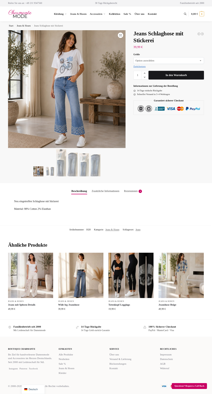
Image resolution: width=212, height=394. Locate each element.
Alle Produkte (66, 354)
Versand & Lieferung (120, 359)
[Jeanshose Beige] (181, 275)
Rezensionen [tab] (132, 191)
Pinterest (23, 368)
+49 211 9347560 (33, 3)
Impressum (166, 354)
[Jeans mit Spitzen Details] (30, 275)
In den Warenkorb (176, 75)
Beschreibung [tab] (79, 191)
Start (11, 25)
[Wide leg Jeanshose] (80, 275)
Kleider (62, 373)
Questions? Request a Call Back (189, 386)
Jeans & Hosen (24, 25)
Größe (136, 54)
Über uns (114, 354)
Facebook (33, 368)
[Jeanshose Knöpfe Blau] (199, 34)
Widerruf (164, 368)
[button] (197, 14)
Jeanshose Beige (167, 304)
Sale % (62, 363)
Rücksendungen (117, 363)
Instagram (13, 368)
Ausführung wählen (30, 316)
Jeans (138, 229)
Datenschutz (166, 359)
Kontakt (113, 368)
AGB (162, 363)
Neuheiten (64, 359)
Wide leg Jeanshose (68, 304)
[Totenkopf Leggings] (131, 275)
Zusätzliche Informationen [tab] (105, 191)
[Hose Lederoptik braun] (202, 34)
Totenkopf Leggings (119, 304)
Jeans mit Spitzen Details (21, 304)
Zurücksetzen (139, 66)
